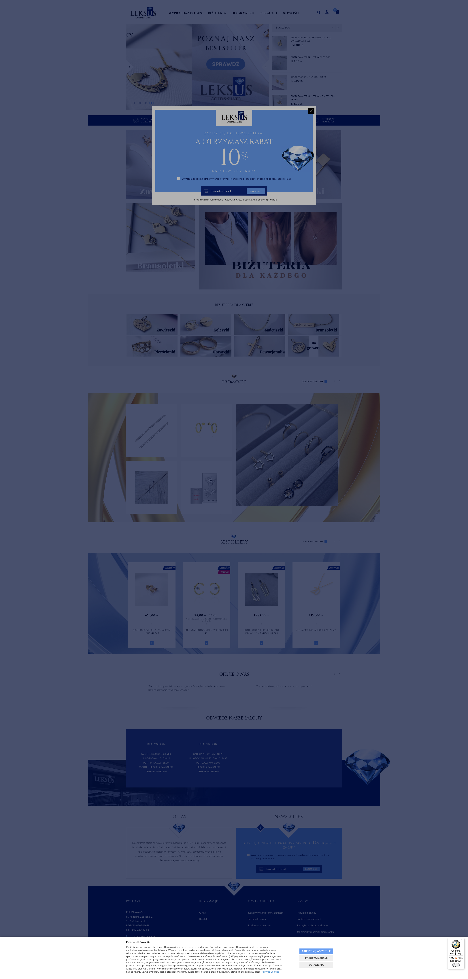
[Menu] (462, 940)
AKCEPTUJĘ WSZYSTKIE (316, 951)
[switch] (456, 965)
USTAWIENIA (316, 964)
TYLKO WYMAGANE (316, 958)
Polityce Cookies (270, 971)
